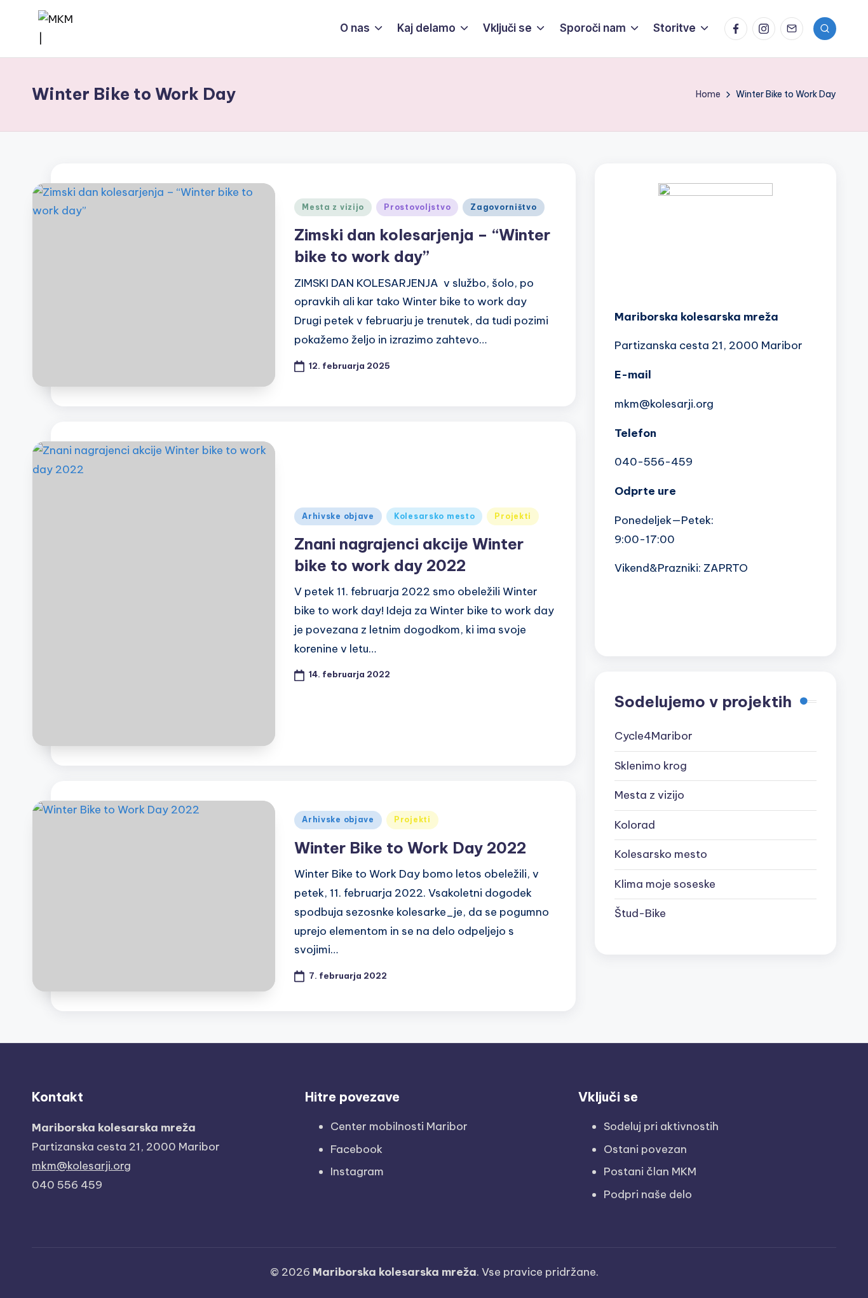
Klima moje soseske (664, 884)
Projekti (512, 516)
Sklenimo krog (650, 766)
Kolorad (634, 825)
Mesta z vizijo (333, 207)
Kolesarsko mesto (434, 516)
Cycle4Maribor (653, 736)
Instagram (357, 1171)
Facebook (356, 1149)
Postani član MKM (650, 1171)
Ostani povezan (645, 1149)
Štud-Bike (640, 913)
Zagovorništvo (503, 207)
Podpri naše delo (648, 1194)
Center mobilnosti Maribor (399, 1126)
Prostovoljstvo (417, 207)
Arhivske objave (338, 516)
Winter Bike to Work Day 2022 (410, 847)
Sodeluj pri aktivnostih (661, 1126)
